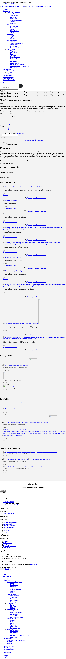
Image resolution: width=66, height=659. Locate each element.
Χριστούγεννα (14, 55)
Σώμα (12, 35)
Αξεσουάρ (6, 530)
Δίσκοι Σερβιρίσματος (16, 43)
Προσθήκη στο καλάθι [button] (10, 208)
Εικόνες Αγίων (7, 75)
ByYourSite (33, 564)
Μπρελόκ (13, 23)
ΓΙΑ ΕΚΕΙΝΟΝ (15, 63)
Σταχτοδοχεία (14, 44)
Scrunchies (13, 28)
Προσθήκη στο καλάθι (6, 137)
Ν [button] (8, 126)
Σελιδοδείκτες (14, 26)
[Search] (21, 86)
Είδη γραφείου (7, 528)
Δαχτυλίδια (13, 18)
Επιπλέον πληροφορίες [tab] (10, 144)
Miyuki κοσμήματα (9, 525)
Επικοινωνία (7, 544)
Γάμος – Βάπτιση (8, 77)
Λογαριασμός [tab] (7, 576)
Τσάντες (12, 21)
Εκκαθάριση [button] (20, 133)
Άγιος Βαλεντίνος (15, 57)
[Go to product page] (34, 187)
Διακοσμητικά (7, 69)
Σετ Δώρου (13, 46)
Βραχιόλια (13, 17)
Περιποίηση (10, 34)
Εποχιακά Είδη (11, 49)
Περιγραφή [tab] (6, 143)
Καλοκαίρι (13, 52)
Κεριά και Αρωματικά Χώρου (16, 70)
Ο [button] (8, 127)
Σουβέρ (12, 41)
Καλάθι (2, 569)
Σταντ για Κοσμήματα (16, 47)
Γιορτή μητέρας (15, 58)
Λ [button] (8, 123)
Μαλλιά (12, 38)
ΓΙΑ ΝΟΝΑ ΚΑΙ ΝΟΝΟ (17, 64)
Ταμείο (7, 569)
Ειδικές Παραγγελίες (9, 80)
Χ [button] (8, 130)
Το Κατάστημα (7, 543)
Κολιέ (12, 14)
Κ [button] (8, 121)
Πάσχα (12, 54)
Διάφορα (9, 74)
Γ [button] (8, 119)
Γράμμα (2, 126)
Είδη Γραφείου (11, 24)
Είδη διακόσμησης (8, 527)
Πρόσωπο (13, 37)
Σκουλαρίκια (14, 15)
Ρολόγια (9, 72)
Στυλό (12, 29)
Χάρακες (13, 32)
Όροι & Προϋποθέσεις (9, 546)
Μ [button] (9, 124)
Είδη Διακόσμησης (12, 40)
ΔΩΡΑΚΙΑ (9, 60)
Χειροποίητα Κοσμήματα (13, 12)
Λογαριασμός (7, 652)
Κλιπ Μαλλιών (14, 31)
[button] (2, 83)
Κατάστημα (6, 11)
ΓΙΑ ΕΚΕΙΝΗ (14, 61)
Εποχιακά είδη (7, 532)
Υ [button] (8, 129)
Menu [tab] (5, 574)
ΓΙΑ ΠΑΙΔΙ (13, 67)
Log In (5, 657)
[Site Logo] (25, 6)
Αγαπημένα (6, 547)
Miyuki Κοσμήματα (9, 78)
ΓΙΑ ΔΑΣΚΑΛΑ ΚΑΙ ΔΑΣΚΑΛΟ (19, 66)
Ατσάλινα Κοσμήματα (16, 20)
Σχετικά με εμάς (8, 653)
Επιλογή (5, 195)
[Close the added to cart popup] (10, 569)
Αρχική (5, 9)
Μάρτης (12, 51)
